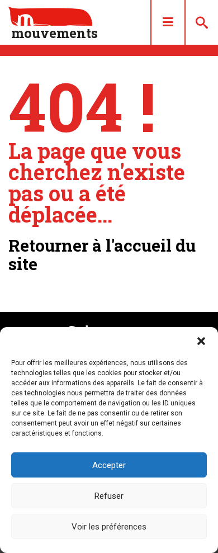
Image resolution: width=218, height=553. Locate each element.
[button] (201, 341)
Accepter (109, 465)
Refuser (109, 496)
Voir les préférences (109, 527)
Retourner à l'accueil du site (102, 254)
